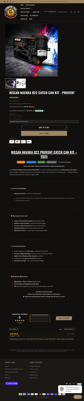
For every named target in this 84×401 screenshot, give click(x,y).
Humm (7, 375)
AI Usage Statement (35, 366)
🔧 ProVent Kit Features (18, 246)
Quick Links (10, 362)
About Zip (7, 378)
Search (7, 366)
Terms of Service (34, 369)
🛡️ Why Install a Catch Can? (19, 216)
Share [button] (12, 146)
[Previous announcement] (17, 1)
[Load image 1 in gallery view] (10, 83)
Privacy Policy (33, 372)
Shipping (19, 103)
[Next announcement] (77, 1)
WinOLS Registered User (11, 372)
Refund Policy (33, 378)
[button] (31, 5)
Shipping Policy (34, 375)
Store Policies (36, 362)
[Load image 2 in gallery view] (21, 83)
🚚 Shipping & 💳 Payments (19, 276)
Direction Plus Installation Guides (14, 369)
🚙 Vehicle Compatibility (18, 188)
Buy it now (44, 133)
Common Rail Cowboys (44, 397)
